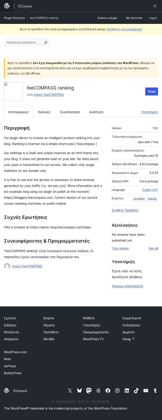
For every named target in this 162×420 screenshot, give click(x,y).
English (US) (150, 189)
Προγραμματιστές (96, 332)
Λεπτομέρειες (18, 112)
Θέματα (49, 325)
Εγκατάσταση (70, 112)
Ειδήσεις (10, 325)
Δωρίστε (128, 332)
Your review (120, 248)
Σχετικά (10, 318)
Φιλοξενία (11, 332)
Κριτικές (44, 112)
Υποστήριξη (149, 112)
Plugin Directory (14, 18)
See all (153, 248)
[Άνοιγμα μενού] (155, 6)
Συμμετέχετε (131, 318)
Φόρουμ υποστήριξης (127, 286)
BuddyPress (13, 373)
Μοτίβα (48, 339)
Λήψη (151, 91)
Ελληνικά (20, 391)
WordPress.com (15, 352)
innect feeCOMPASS (49, 95)
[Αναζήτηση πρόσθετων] (46, 42)
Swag (128, 339)
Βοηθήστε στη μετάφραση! (124, 29)
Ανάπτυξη (96, 112)
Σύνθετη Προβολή (125, 210)
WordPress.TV (93, 339)
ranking (152, 198)
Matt (7, 359)
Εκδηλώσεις (131, 325)
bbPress (10, 366)
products (139, 198)
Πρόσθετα (50, 332)
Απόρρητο (11, 339)
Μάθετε (89, 318)
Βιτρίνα (48, 318)
